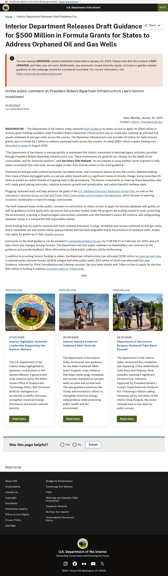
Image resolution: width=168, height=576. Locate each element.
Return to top (13, 467)
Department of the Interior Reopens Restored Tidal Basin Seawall (137, 345)
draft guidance (93, 128)
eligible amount (54, 234)
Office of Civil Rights (17, 514)
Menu (163, 7)
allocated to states (16, 145)
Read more (19, 418)
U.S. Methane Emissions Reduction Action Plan (106, 191)
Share (152, 25)
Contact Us (11, 492)
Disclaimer (11, 503)
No (79, 444)
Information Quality (16, 508)
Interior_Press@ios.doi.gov (147, 122)
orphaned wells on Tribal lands (65, 268)
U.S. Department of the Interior (83, 7)
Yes (68, 444)
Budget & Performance (59, 481)
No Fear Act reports (57, 511)
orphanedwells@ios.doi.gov (85, 241)
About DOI (11, 481)
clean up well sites (149, 256)
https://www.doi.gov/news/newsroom (39, 73)
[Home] (6, 7)
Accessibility (12, 486)
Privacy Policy (13, 520)
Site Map (10, 525)
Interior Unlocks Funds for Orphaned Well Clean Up (80, 343)
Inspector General (56, 506)
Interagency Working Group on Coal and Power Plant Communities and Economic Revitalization (63, 195)
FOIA (49, 492)
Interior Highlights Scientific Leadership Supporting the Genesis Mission (28, 345)
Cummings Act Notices (59, 486)
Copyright (11, 497)
